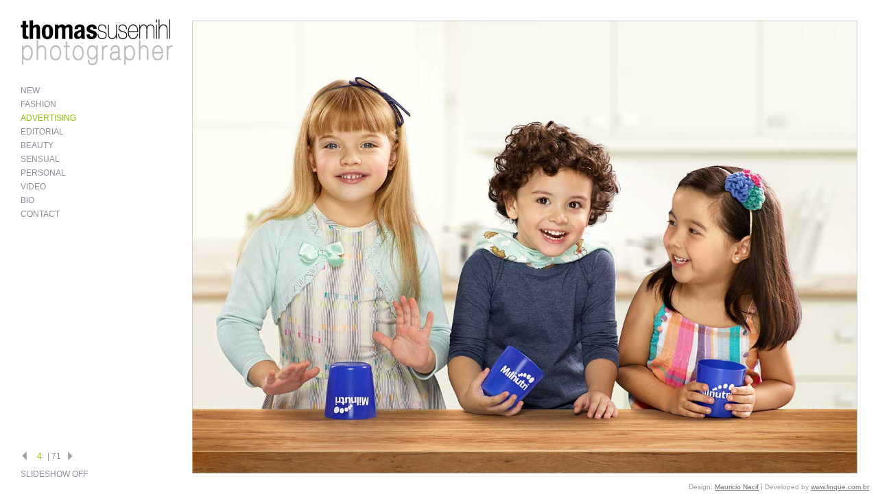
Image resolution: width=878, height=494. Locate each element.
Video (33, 186)
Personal (43, 173)
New (30, 90)
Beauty (37, 145)
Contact (40, 214)
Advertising (48, 118)
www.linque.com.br (840, 487)
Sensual (40, 159)
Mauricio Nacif (737, 487)
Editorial (42, 132)
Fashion (38, 104)
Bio (27, 200)
